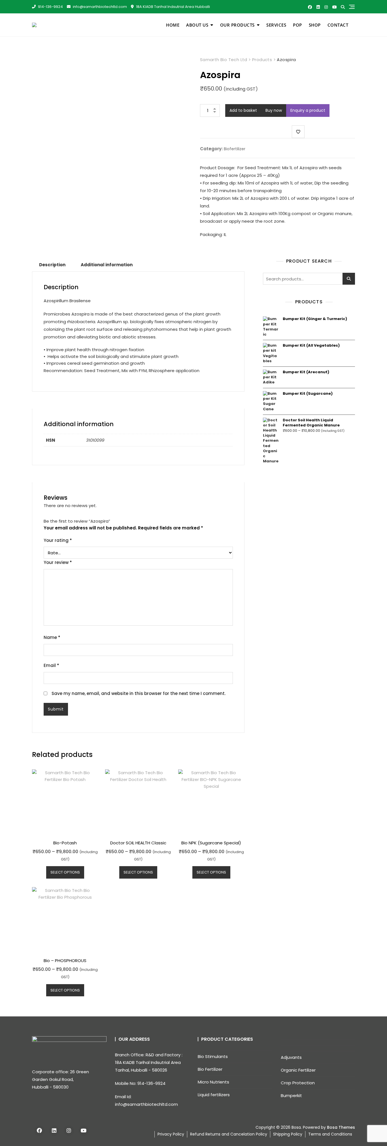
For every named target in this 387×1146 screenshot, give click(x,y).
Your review (58, 562)
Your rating (58, 540)
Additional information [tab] (107, 265)
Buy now (273, 110)
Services (276, 25)
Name (52, 637)
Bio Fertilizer (210, 1069)
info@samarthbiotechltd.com (99, 6)
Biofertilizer (234, 149)
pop (297, 25)
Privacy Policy (171, 1134)
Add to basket (243, 110)
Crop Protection (298, 1083)
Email (51, 665)
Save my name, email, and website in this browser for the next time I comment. (139, 693)
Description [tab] (52, 265)
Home (172, 25)
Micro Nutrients (213, 1082)
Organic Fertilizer (298, 1070)
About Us (197, 25)
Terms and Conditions (330, 1134)
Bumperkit (291, 1095)
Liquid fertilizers (214, 1095)
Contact (338, 25)
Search (349, 279)
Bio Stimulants (213, 1056)
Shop (315, 25)
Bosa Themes (341, 1127)
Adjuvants (291, 1057)
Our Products (237, 25)
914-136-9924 (50, 6)
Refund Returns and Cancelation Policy (228, 1134)
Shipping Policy (287, 1134)
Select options (65, 872)
